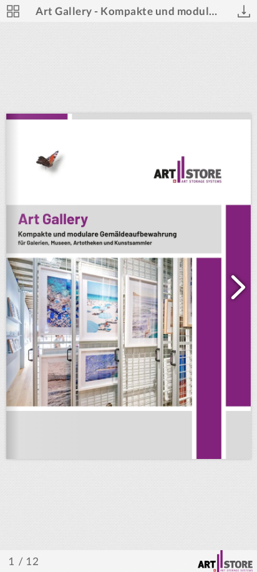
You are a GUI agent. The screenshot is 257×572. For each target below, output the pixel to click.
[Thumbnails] (13, 11)
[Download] (244, 11)
